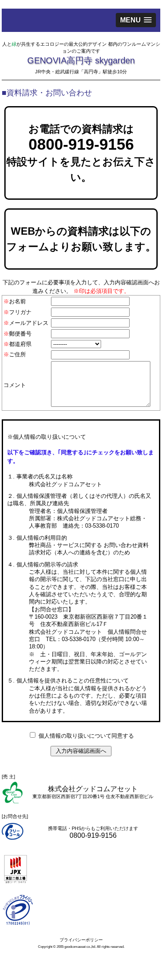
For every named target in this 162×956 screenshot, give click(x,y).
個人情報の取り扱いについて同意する (86, 736)
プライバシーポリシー (81, 939)
